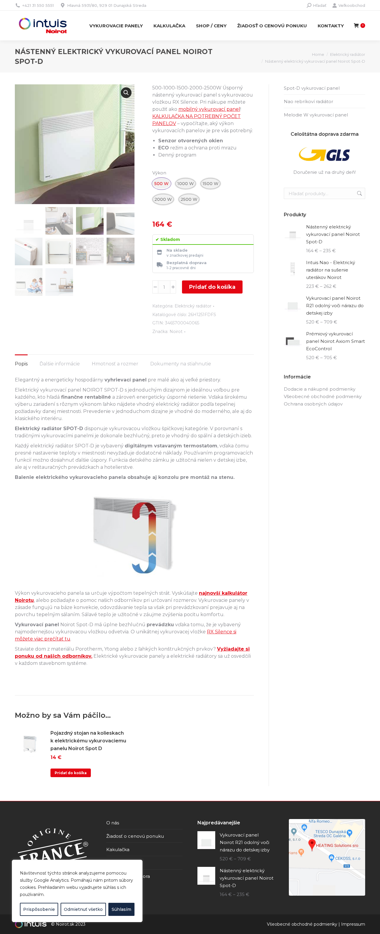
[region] (77, 891)
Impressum (353, 924)
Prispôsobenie (39, 909)
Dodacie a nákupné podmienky (319, 389)
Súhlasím (121, 909)
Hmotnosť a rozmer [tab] (115, 364)
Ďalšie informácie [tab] (59, 364)
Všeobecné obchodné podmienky (323, 396)
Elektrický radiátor (193, 306)
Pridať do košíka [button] (71, 773)
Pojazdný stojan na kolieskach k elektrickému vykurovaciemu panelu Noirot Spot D (88, 740)
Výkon (159, 173)
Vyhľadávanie (359, 193)
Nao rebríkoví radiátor (308, 101)
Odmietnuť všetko (83, 909)
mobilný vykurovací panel (209, 109)
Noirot (176, 331)
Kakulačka (117, 849)
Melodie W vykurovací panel (316, 115)
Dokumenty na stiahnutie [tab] (180, 364)
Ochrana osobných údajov (313, 404)
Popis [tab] (21, 364)
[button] (126, 92)
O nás (112, 823)
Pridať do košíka (212, 287)
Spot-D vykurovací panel (312, 88)
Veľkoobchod (351, 5)
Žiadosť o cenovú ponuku (135, 836)
